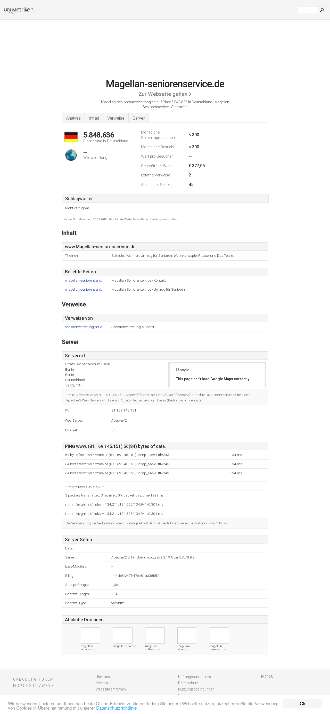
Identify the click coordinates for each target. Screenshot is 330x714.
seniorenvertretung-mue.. (84, 327)
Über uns (103, 677)
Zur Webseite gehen (162, 94)
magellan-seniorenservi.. (84, 280)
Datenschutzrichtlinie (116, 707)
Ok (303, 703)
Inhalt (94, 118)
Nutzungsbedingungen (196, 689)
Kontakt (102, 683)
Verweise (116, 118)
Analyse (73, 118)
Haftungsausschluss (194, 677)
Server (139, 118)
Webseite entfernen (111, 689)
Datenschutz (188, 683)
